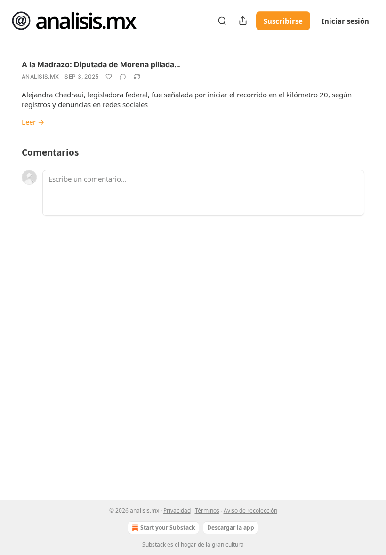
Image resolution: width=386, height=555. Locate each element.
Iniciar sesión (345, 20)
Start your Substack (167, 527)
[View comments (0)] (123, 76)
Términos (207, 511)
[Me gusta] (109, 76)
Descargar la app (230, 527)
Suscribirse (283, 20)
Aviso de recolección (250, 511)
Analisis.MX (40, 76)
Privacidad (177, 511)
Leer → (33, 122)
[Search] (222, 20)
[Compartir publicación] (242, 20)
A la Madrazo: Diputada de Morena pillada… (101, 64)
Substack (154, 544)
